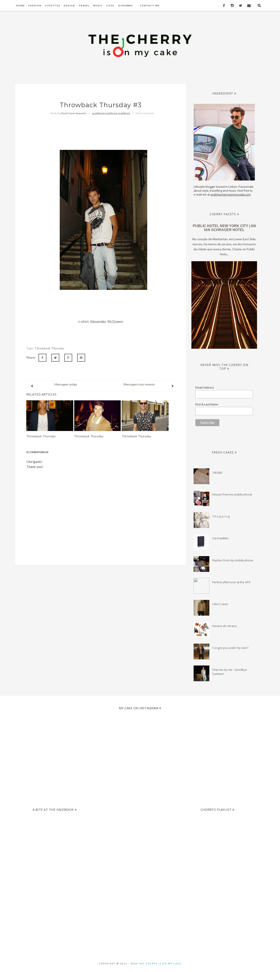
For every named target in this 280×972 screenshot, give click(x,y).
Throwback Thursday (49, 348)
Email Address (204, 387)
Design (69, 5)
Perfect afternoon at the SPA (231, 582)
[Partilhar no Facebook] (42, 358)
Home (20, 5)
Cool (110, 5)
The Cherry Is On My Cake (160, 963)
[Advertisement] (136, 844)
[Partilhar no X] (55, 358)
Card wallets (220, 538)
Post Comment (145, 113)
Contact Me (150, 5)
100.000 (217, 473)
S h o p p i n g (220, 516)
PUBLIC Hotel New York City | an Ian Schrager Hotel (224, 228)
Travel (84, 5)
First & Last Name (206, 404)
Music (98, 5)
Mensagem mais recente (139, 384)
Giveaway (125, 5)
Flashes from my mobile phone (232, 560)
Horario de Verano (224, 626)
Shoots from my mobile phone (232, 494)
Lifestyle (52, 5)
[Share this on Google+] (68, 358)
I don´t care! (220, 604)
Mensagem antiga (65, 384)
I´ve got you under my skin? (230, 648)
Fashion (35, 5)
